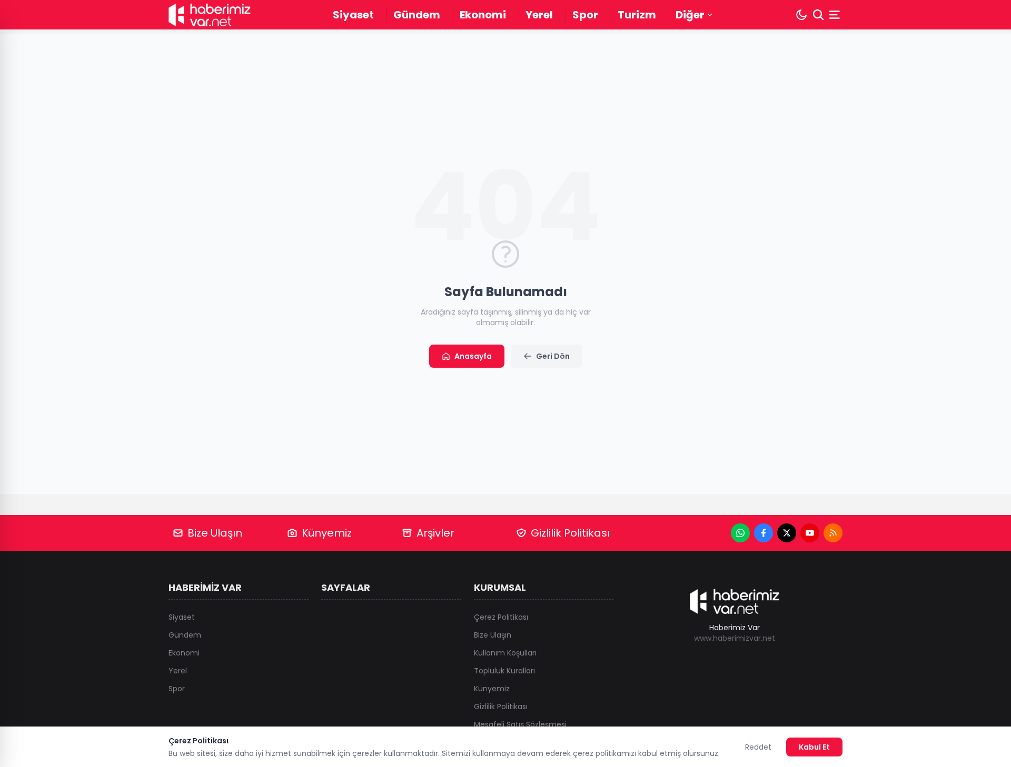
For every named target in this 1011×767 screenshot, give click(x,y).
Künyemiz (327, 533)
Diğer (690, 14)
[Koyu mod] (801, 14)
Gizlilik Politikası (570, 533)
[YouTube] (809, 532)
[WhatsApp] (740, 532)
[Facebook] (763, 532)
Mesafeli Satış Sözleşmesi (520, 724)
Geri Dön (553, 356)
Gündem (416, 14)
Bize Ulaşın (214, 533)
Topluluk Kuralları (504, 670)
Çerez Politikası (501, 617)
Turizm (637, 14)
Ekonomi (483, 14)
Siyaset (353, 14)
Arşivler (435, 533)
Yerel (539, 14)
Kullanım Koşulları (505, 653)
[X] (786, 532)
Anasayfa (473, 356)
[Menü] (836, 15)
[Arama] (818, 14)
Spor (585, 14)
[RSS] (833, 532)
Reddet (758, 747)
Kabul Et (814, 747)
